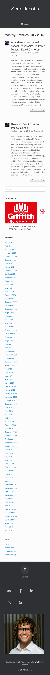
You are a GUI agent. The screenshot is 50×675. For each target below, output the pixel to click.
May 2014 (8, 530)
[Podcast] (32, 602)
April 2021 (8, 347)
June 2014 (9, 527)
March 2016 (9, 491)
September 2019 (11, 404)
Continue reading (38, 110)
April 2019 (8, 418)
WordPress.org (10, 554)
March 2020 (9, 383)
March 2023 (9, 291)
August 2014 (9, 523)
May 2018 (8, 456)
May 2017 (8, 481)
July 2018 (8, 449)
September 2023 (11, 277)
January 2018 (10, 470)
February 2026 (10, 253)
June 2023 (9, 284)
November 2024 (11, 256)
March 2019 (9, 421)
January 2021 (10, 351)
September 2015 (11, 495)
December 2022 (11, 302)
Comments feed (11, 551)
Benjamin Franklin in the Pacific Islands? (25, 126)
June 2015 (9, 502)
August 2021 (9, 340)
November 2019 (11, 397)
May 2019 (8, 414)
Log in (7, 544)
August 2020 (9, 365)
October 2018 (10, 439)
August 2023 (9, 281)
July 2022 (8, 316)
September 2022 (11, 309)
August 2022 (9, 312)
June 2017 (9, 477)
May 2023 (8, 288)
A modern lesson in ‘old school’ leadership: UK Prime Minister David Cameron (28, 45)
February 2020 (10, 386)
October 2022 (10, 305)
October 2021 (10, 333)
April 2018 (8, 460)
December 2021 (11, 330)
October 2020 (10, 358)
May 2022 (8, 323)
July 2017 (8, 474)
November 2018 (11, 435)
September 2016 (11, 488)
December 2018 (11, 432)
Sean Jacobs (38, 130)
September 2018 (11, 442)
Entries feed (9, 547)
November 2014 (11, 516)
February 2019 (10, 425)
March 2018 (9, 463)
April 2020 (8, 379)
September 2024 (11, 260)
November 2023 (11, 270)
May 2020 (8, 376)
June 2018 (9, 453)
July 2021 (8, 344)
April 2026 (8, 246)
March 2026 (9, 249)
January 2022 (10, 326)
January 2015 (10, 512)
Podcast (24, 576)
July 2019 (8, 407)
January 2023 (10, 298)
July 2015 (8, 498)
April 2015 (8, 505)
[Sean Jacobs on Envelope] (9, 591)
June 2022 (9, 319)
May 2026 (8, 242)
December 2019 (11, 393)
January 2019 (10, 428)
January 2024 (10, 267)
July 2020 (8, 369)
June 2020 (9, 372)
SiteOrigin (23, 670)
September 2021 (11, 337)
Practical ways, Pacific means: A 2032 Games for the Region (21, 228)
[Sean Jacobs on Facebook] (20, 591)
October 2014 (10, 519)
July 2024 (8, 263)
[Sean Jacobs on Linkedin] (32, 591)
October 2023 (10, 274)
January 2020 (10, 390)
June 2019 (9, 411)
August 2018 (9, 446)
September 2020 (11, 361)
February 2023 (10, 295)
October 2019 (10, 400)
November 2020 (11, 354)
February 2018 (10, 467)
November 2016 (11, 484)
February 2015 (10, 509)
